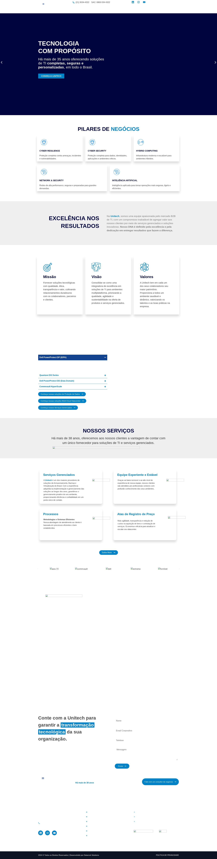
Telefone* (119, 736)
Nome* (117, 716)
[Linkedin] (40, 833)
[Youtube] (54, 833)
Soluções (106, 9)
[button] (1, 62)
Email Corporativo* (123, 726)
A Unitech (95, 9)
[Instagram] (47, 833)
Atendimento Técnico (166, 9)
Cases (134, 9)
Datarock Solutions (91, 855)
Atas (126, 9)
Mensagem (119, 746)
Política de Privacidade (167, 855)
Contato (151, 9)
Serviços (117, 9)
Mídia (142, 9)
